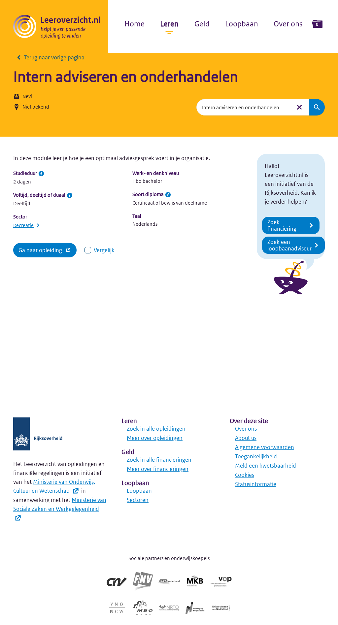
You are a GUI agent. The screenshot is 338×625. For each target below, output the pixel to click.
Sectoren (138, 500)
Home (134, 23)
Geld (202, 23)
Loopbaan (241, 23)
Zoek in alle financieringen (159, 459)
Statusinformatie (255, 484)
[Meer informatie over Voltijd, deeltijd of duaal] (69, 195)
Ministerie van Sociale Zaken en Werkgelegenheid (59, 504)
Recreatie (23, 225)
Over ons (288, 23)
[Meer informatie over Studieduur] (41, 173)
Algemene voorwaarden (264, 447)
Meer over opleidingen (155, 438)
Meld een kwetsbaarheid (265, 465)
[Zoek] (317, 107)
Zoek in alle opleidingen (156, 428)
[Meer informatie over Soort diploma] (168, 194)
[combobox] (244, 107)
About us (245, 438)
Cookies (244, 474)
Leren (169, 23)
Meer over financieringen (157, 469)
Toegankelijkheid (256, 456)
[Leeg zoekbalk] (299, 107)
